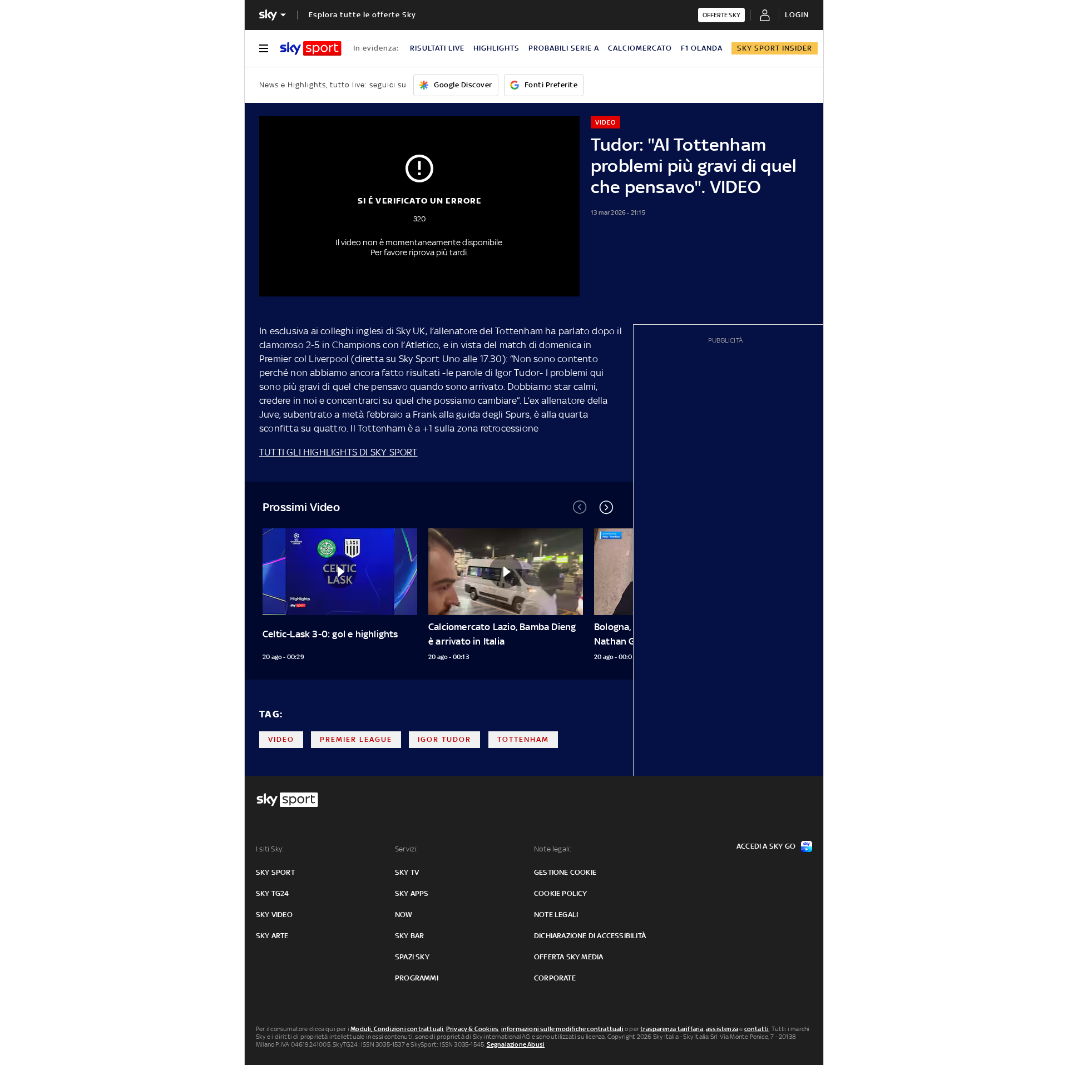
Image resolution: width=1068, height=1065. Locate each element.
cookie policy (560, 893)
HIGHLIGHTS (496, 48)
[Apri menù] (263, 48)
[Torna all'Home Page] (310, 48)
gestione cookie (565, 872)
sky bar (409, 936)
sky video (274, 914)
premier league (356, 739)
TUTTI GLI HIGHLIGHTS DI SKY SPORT (338, 452)
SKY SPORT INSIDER (774, 48)
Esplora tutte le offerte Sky (362, 15)
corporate (555, 978)
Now (404, 914)
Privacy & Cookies (472, 1029)
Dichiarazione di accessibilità (590, 936)
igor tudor (444, 739)
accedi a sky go (765, 846)
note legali (556, 914)
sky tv (407, 872)
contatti (756, 1029)
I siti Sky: (270, 849)
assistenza (722, 1029)
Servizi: (406, 849)
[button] (606, 507)
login (797, 15)
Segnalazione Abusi (516, 1044)
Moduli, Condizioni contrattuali (396, 1029)
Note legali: (552, 849)
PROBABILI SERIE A (563, 48)
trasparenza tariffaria (671, 1029)
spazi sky (412, 957)
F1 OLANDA (702, 48)
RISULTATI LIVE (437, 48)
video (281, 739)
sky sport (275, 872)
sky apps (412, 893)
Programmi (416, 978)
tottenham (523, 739)
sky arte (272, 936)
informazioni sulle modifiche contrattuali (562, 1029)
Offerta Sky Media (568, 957)
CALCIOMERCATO (640, 48)
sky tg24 (272, 893)
